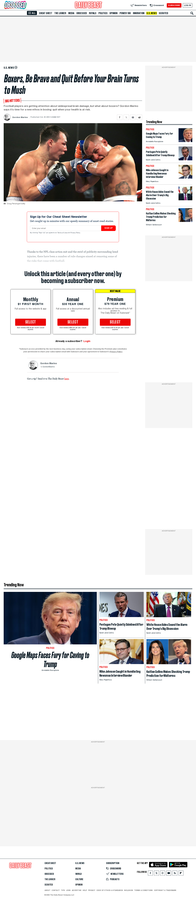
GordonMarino (48, 367)
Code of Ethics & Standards (109, 890)
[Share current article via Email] (133, 117)
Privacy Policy (75, 233)
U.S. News (152, 13)
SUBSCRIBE (174, 5)
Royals (92, 13)
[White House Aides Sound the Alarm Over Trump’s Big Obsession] (185, 199)
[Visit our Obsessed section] (25, 5)
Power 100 (125, 13)
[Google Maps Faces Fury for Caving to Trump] (185, 141)
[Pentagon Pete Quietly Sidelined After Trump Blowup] (185, 159)
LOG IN (187, 5)
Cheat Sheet (45, 13)
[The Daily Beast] (88, 5)
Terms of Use (62, 233)
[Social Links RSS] (174, 874)
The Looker (60, 13)
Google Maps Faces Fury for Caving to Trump (50, 659)
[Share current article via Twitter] (126, 117)
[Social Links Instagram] (162, 874)
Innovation (138, 13)
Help (85, 890)
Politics (102, 13)
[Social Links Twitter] (156, 874)
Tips (63, 890)
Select (30, 322)
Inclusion (128, 890)
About (47, 890)
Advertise (76, 890)
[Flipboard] (181, 874)
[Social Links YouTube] (168, 874)
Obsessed (81, 13)
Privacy (91, 890)
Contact (56, 890)
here (66, 378)
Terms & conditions (143, 890)
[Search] (192, 13)
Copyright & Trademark (165, 890)
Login (86, 341)
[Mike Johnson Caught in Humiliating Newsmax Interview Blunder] (185, 177)
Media (71, 13)
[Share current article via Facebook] (119, 117)
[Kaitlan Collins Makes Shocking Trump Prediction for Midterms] (185, 221)
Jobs (68, 890)
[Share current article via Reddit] (139, 117)
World (78, 874)
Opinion (113, 13)
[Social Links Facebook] (150, 874)
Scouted (163, 13)
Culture (79, 879)
